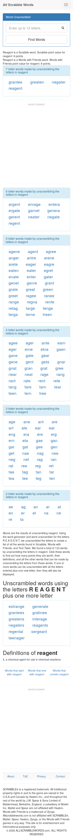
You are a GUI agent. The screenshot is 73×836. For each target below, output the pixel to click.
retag (13, 308)
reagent (15, 88)
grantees (16, 612)
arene (49, 258)
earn (61, 343)
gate (30, 355)
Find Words (36, 39)
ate (24, 428)
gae (39, 440)
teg (38, 478)
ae (11, 506)
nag (40, 453)
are (54, 421)
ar (48, 506)
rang (61, 374)
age (12, 421)
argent (14, 204)
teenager (17, 637)
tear (57, 387)
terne (30, 314)
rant (12, 380)
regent (14, 223)
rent (41, 380)
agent (33, 251)
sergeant (39, 631)
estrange (16, 606)
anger (14, 258)
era (26, 434)
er (23, 513)
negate (53, 216)
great (30, 289)
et (34, 513)
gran (29, 368)
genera (53, 210)
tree (42, 393)
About (10, 776)
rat (11, 465)
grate (13, 289)
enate (14, 276)
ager (30, 343)
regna (32, 302)
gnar (61, 361)
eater (31, 270)
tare (28, 387)
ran (54, 459)
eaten (14, 270)
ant (41, 421)
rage (44, 374)
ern (11, 440)
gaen (61, 349)
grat (43, 368)
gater (48, 276)
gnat (12, 368)
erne (29, 349)
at (59, 506)
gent (30, 361)
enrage (34, 204)
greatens (16, 619)
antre (31, 258)
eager (31, 264)
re (10, 519)
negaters (16, 625)
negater (59, 82)
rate (27, 380)
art (11, 428)
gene (13, 361)
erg (54, 434)
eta (25, 440)
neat (29, 374)
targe (30, 308)
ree (24, 465)
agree (51, 251)
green (48, 289)
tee (25, 478)
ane (26, 421)
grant (49, 283)
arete (13, 264)
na (46, 513)
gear (45, 355)
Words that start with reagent (14, 672)
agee (13, 343)
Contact (60, 776)
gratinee (39, 612)
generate (40, 606)
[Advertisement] (36, 145)
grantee (15, 82)
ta (22, 519)
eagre (49, 264)
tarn (42, 387)
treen (47, 314)
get (11, 453)
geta (45, 361)
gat (25, 446)
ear (38, 428)
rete (56, 380)
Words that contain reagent (59, 672)
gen (54, 446)
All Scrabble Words (18, 4)
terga (13, 314)
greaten (37, 82)
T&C (25, 776)
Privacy (41, 776)
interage (39, 619)
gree (59, 368)
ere (40, 434)
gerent (14, 216)
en (11, 513)
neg (12, 459)
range (14, 302)
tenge (48, 308)
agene (14, 251)
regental (16, 631)
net (26, 459)
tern (28, 393)
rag (40, 459)
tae (11, 472)
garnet (33, 210)
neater (33, 216)
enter (31, 276)
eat (51, 428)
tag (25, 472)
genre (32, 283)
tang (12, 387)
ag (23, 506)
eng (12, 434)
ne (59, 513)
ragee (31, 295)
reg (38, 465)
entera (54, 204)
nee (55, 453)
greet (13, 295)
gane (13, 355)
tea (11, 478)
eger (13, 349)
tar (51, 472)
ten (52, 478)
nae (25, 453)
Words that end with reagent (37, 672)
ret (51, 465)
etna (44, 349)
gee (39, 446)
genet (14, 283)
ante (45, 343)
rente (49, 302)
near (13, 374)
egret (48, 270)
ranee (49, 295)
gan (54, 440)
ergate (14, 210)
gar (11, 446)
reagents (40, 625)
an (36, 506)
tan (38, 472)
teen (12, 393)
